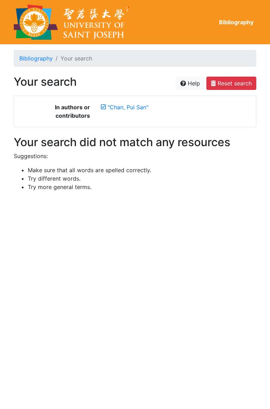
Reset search (234, 83)
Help (193, 83)
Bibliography (236, 22)
